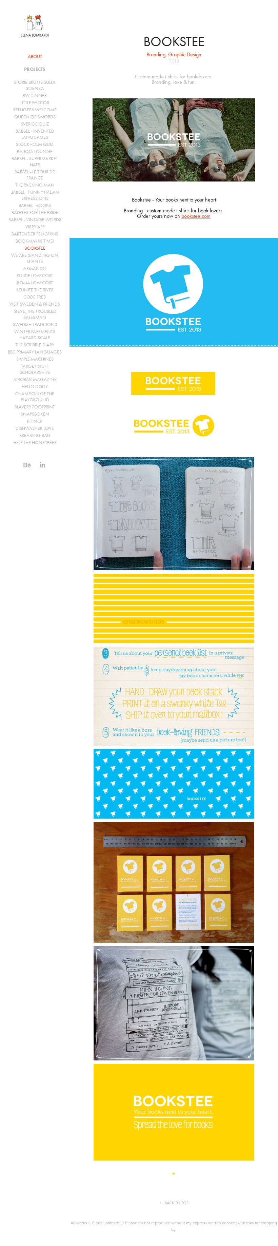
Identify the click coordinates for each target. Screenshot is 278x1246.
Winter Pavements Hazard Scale (34, 335)
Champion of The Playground (34, 397)
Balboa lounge (35, 151)
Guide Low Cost (35, 276)
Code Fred (34, 297)
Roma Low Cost (35, 283)
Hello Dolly (35, 386)
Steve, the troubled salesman (35, 314)
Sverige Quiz (35, 124)
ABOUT (35, 56)
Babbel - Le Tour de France (35, 175)
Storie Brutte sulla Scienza (35, 85)
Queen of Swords (35, 117)
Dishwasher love (35, 428)
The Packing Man (35, 185)
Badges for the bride (35, 212)
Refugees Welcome (35, 110)
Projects (34, 69)
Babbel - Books (35, 205)
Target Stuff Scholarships (35, 369)
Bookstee (34, 248)
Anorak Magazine (35, 379)
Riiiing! (34, 421)
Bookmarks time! (35, 241)
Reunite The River (35, 290)
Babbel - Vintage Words (34, 220)
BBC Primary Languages (35, 352)
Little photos (34, 103)
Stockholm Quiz (35, 144)
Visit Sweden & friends (34, 304)
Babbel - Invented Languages (35, 134)
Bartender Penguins (35, 234)
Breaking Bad (34, 435)
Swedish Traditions (35, 324)
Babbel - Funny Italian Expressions (35, 195)
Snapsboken (35, 414)
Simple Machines (35, 359)
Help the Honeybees (35, 442)
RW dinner (35, 95)
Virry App (34, 227)
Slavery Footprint (35, 407)
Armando (34, 268)
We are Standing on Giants (34, 258)
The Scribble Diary (34, 345)
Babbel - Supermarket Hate (35, 162)
